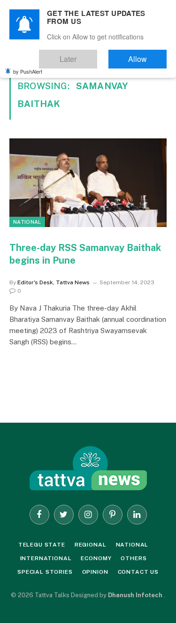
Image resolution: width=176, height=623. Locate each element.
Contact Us (138, 572)
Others (133, 558)
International (46, 558)
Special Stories (45, 572)
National (27, 222)
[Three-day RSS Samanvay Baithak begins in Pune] (88, 182)
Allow (147, 55)
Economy (96, 558)
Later (96, 55)
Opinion (95, 572)
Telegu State (41, 544)
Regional (91, 544)
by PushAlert (27, 64)
